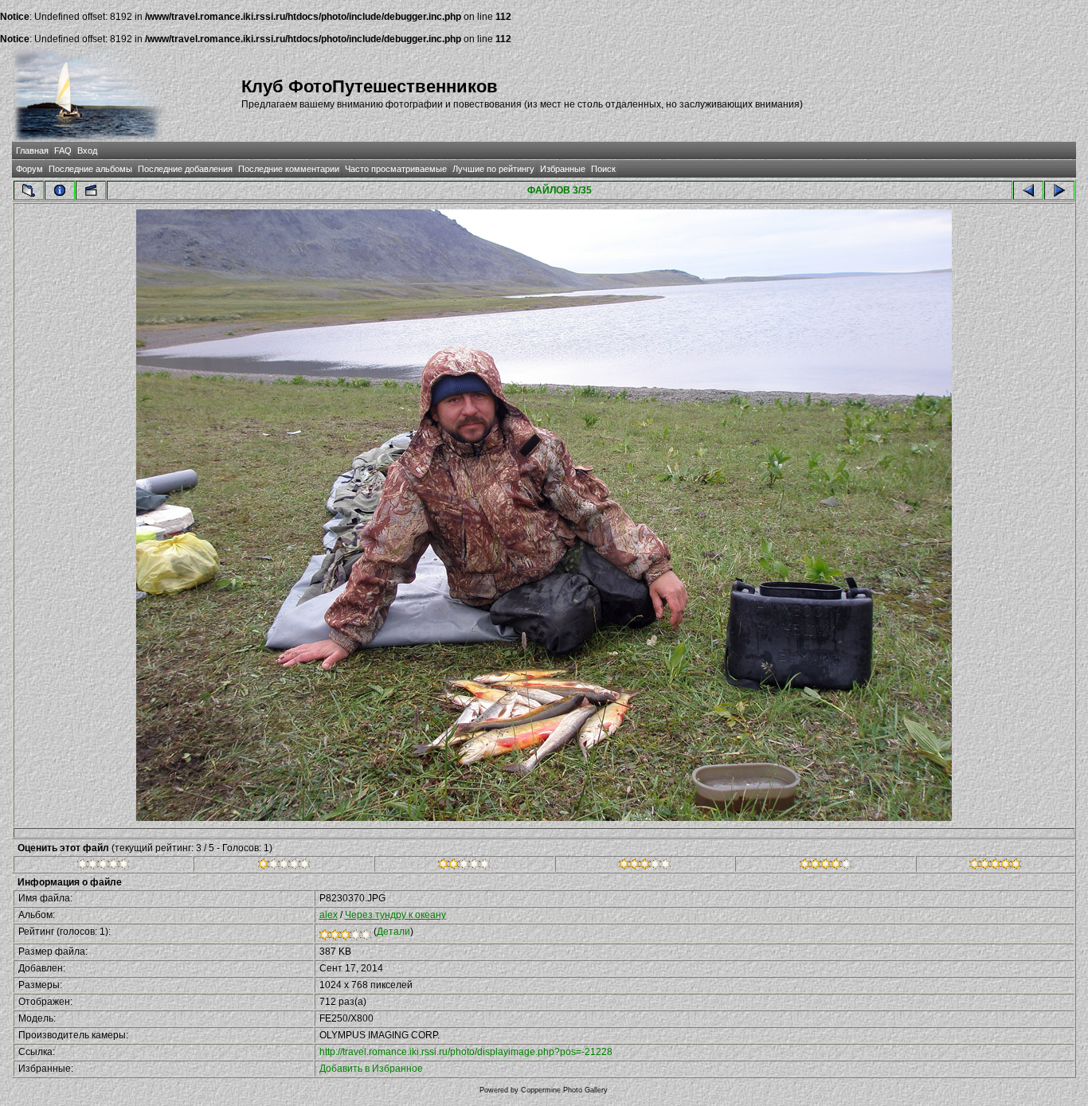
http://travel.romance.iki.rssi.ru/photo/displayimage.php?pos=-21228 (465, 1051)
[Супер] (995, 866)
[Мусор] (103, 866)
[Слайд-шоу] (90, 190)
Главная (32, 150)
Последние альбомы (90, 169)
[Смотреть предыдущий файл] (1028, 190)
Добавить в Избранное (371, 1068)
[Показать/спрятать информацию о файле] (59, 190)
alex (328, 914)
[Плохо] (284, 866)
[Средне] (464, 866)
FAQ (63, 150)
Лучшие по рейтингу (493, 169)
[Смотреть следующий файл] (1059, 190)
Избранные (562, 169)
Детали (393, 931)
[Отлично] (825, 866)
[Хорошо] (645, 866)
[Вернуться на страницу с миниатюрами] (28, 190)
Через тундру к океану (395, 914)
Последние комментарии (288, 169)
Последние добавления (185, 169)
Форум (29, 169)
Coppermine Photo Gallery (564, 1090)
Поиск (603, 169)
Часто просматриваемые (396, 169)
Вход (87, 150)
